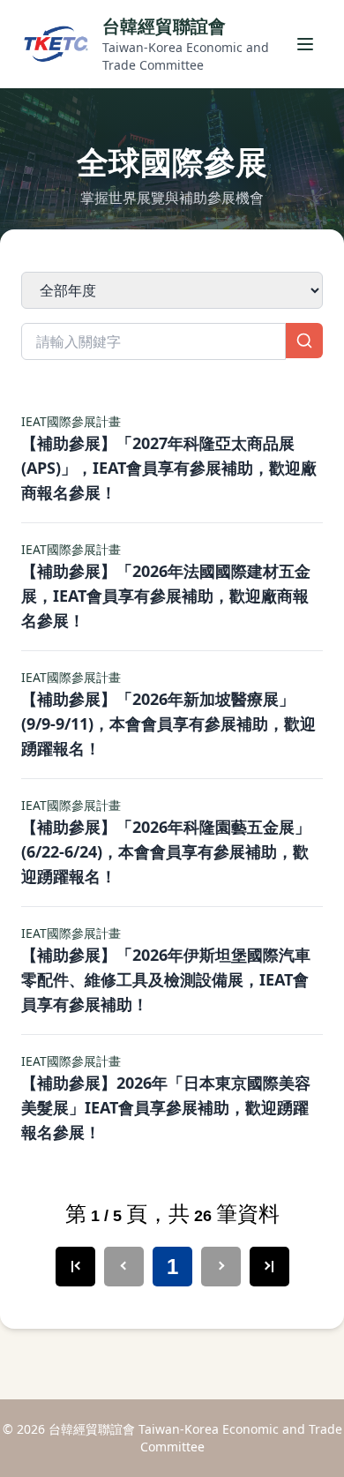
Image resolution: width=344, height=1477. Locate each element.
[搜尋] (304, 340)
